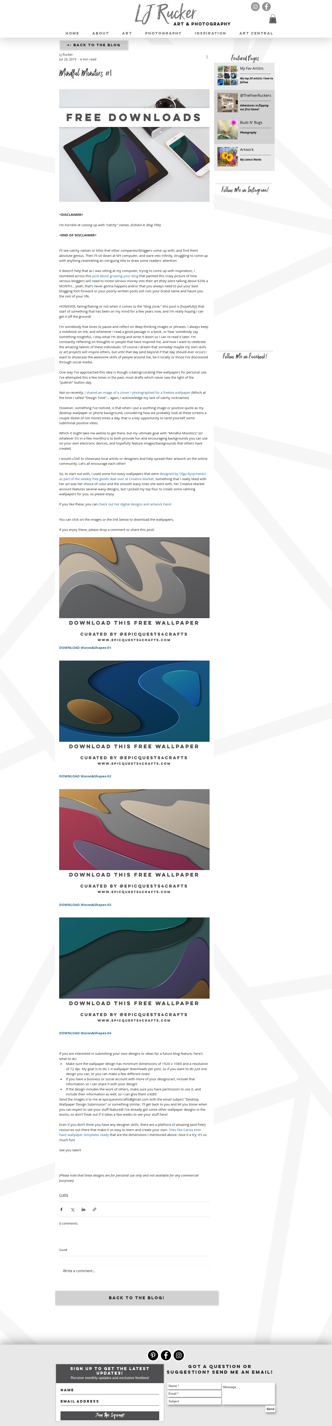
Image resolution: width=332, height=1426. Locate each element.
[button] (273, 18)
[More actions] (207, 57)
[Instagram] (255, 6)
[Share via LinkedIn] (83, 1209)
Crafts (63, 1195)
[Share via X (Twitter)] (72, 1209)
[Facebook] (266, 6)
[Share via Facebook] (61, 1209)
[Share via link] (94, 1209)
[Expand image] (134, 145)
